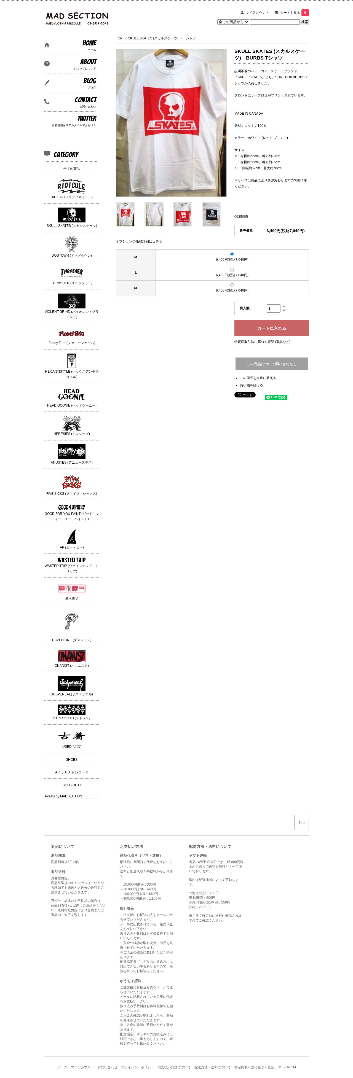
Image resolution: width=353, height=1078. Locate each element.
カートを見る (293, 13)
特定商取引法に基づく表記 (254, 1067)
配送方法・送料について (212, 1067)
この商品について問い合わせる (272, 364)
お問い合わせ (107, 1067)
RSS (281, 1067)
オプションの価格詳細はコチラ (139, 241)
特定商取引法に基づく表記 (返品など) (262, 342)
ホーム (62, 1067)
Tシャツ (190, 38)
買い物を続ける (251, 385)
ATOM (291, 1067)
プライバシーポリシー (137, 1067)
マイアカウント (257, 13)
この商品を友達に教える (258, 378)
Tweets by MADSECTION (63, 796)
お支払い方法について (174, 1067)
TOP (119, 38)
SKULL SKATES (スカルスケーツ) (153, 38)
